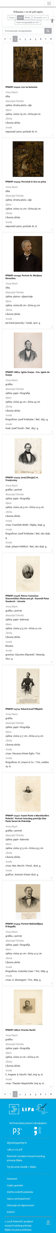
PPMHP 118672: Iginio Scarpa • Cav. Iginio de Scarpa (27, 373)
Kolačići (11, 1211)
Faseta (12, 17)
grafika (8, 384)
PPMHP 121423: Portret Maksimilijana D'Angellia (24, 925)
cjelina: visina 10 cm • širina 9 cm (22, 1057)
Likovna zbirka (12, 122)
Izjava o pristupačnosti (18, 1198)
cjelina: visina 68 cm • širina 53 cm (22, 305)
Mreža (27, 17)
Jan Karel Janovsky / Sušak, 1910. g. (22, 322)
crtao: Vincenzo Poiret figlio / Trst (22, 753)
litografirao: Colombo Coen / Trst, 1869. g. (26, 971)
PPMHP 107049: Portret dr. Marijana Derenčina (23, 277)
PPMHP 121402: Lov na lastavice (21, 87)
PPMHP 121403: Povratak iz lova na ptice (25, 181)
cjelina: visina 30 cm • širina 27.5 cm (23, 953)
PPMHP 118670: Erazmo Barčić (20, 1030)
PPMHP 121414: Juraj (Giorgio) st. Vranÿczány (21, 479)
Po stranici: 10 (39, 17)
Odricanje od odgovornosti (20, 1205)
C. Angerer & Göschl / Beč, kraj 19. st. (24, 1074)
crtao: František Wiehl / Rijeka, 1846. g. (25, 524)
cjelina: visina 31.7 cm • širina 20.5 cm (24, 736)
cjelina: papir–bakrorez (17, 619)
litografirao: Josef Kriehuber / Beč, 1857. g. (26, 419)
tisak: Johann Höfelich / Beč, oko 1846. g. (26, 546)
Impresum (12, 1178)
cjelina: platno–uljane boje (19, 296)
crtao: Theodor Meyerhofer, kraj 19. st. (25, 1083)
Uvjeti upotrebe (15, 1185)
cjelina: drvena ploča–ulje (18, 105)
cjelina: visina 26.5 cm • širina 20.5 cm (24, 507)
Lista (20, 17)
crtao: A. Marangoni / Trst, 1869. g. (23, 979)
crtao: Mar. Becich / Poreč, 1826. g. (23, 865)
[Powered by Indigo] (48, 1222)
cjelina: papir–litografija (17, 393)
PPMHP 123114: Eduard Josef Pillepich (24, 709)
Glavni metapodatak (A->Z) (27, 22)
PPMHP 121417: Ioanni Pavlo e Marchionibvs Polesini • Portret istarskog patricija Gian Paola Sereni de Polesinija (27, 818)
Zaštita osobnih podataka (20, 1192)
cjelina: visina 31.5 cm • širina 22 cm (23, 628)
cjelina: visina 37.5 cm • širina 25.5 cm (24, 848)
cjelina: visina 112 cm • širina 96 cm (23, 208)
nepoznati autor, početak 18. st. (21, 131)
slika (7, 96)
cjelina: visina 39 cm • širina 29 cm (22, 401)
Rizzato (9, 645)
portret (18, 489)
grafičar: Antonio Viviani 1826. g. (22, 874)
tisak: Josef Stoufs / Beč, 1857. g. (21, 428)
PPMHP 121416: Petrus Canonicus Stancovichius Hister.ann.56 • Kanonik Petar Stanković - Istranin (27, 598)
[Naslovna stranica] (2, 3)
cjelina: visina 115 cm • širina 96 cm (22, 114)
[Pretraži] (48, 31)
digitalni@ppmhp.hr (17, 1142)
